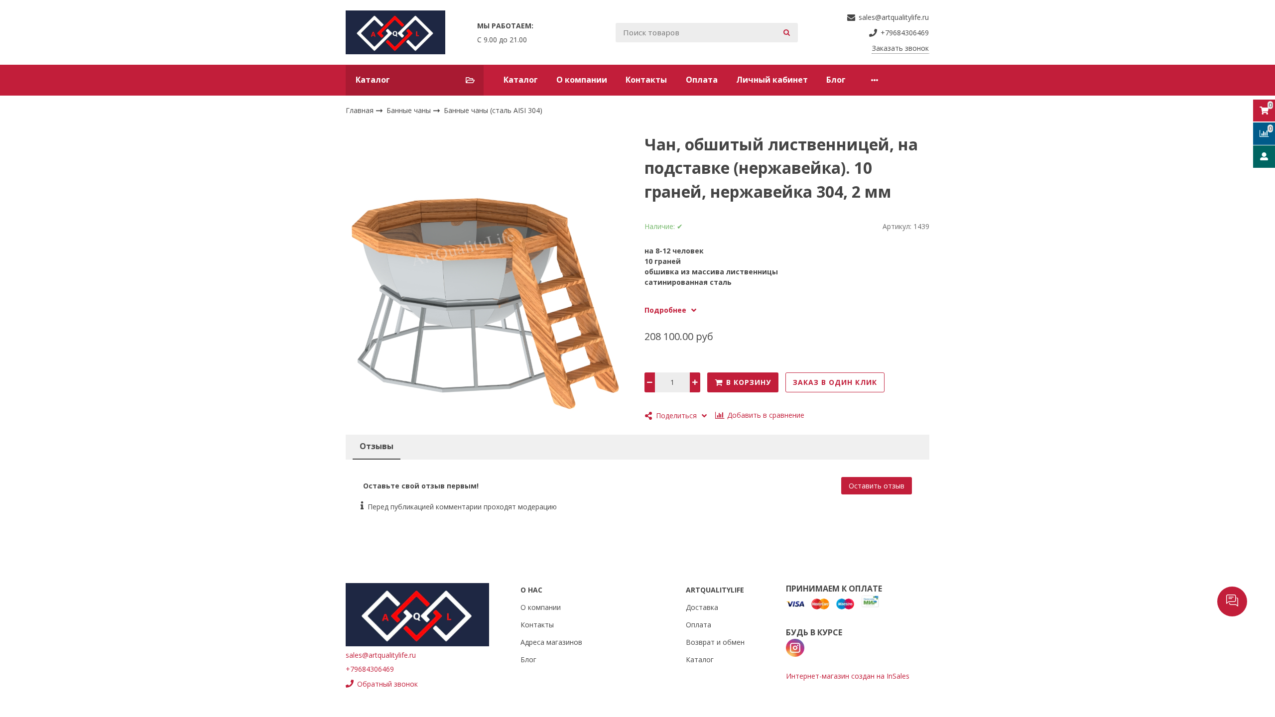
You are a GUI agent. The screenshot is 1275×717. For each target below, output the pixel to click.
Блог (836, 79)
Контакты (646, 79)
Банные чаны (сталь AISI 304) (493, 110)
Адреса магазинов (551, 642)
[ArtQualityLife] (395, 32)
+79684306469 (370, 669)
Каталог (521, 79)
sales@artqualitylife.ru (381, 655)
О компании (581, 79)
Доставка (702, 607)
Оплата (702, 79)
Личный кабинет (772, 79)
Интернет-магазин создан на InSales (847, 676)
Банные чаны (409, 110)
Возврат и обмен (715, 642)
